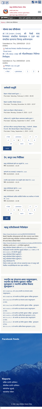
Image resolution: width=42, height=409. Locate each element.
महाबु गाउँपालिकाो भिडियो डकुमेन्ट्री (12, 254)
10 (11, 144)
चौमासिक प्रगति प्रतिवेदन (11, 385)
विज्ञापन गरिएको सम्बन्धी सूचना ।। (12, 94)
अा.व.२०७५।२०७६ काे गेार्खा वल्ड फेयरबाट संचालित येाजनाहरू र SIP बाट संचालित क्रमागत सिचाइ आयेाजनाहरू (21, 36)
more (7, 148)
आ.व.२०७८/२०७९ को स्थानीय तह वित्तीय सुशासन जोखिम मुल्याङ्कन (21, 305)
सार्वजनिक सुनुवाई (8, 389)
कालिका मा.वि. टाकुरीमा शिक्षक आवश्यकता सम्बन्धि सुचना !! (18, 118)
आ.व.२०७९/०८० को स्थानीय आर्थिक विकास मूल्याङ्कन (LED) (19, 315)
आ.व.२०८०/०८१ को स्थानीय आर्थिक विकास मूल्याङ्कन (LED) (19, 326)
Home (3, 22)
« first (7, 71)
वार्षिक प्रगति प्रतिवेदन (10, 382)
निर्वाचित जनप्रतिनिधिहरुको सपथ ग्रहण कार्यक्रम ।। (17, 265)
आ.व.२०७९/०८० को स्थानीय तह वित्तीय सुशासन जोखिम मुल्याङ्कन (20, 313)
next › (22, 144)
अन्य (7, 218)
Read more (7, 51)
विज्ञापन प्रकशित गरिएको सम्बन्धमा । (13, 102)
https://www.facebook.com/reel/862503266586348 (19, 234)
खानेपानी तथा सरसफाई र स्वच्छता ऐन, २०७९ (15, 172)
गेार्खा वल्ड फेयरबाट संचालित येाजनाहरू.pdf (18, 48)
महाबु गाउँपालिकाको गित (9, 261)
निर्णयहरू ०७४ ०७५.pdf (12, 66)
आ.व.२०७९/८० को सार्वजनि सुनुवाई (12, 252)
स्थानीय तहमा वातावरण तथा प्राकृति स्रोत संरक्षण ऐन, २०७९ (19, 180)
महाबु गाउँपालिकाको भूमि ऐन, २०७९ (13, 188)
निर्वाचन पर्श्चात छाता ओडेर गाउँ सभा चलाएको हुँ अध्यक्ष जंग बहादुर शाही (21, 263)
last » (31, 144)
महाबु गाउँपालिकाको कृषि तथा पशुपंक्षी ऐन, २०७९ (16, 163)
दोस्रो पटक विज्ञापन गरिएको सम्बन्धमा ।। (14, 110)
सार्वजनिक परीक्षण (8, 392)
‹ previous (18, 71)
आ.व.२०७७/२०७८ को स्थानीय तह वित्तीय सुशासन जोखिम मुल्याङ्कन (20, 296)
